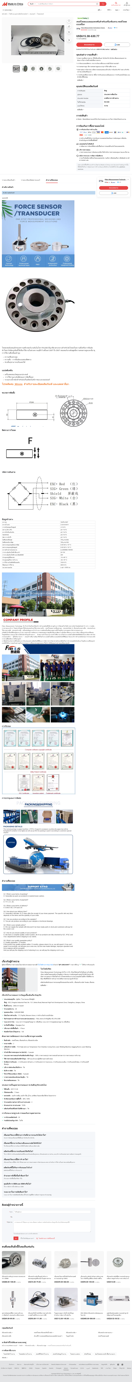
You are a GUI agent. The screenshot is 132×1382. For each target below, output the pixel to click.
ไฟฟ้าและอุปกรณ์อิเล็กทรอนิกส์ (18, 14)
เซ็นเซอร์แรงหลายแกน (105, 1332)
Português (58, 1368)
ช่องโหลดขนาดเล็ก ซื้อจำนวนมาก (105, 1354)
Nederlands (95, 1368)
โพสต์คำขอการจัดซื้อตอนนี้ (45, 1238)
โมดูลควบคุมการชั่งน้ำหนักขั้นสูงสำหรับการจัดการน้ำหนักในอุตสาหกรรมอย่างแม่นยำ (64, 1315)
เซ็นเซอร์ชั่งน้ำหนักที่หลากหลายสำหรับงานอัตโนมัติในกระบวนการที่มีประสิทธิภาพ (39, 1315)
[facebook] (118, 1364)
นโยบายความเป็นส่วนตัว (42, 1364)
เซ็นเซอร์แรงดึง (6, 1336)
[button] (97, 4)
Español (44, 1368)
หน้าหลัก (4, 14)
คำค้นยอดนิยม (72, 1364)
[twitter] (122, 1364)
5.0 (107, 182)
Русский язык (74, 1368)
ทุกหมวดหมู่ (8, 10)
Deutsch (51, 1368)
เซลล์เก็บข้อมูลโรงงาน (59, 1354)
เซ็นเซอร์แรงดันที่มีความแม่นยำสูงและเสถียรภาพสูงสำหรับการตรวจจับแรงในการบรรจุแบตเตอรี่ (118, 1278)
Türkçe (115, 1368)
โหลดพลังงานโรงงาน (25, 1354)
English (10, 1368)
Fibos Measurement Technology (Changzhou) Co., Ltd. (93, 28)
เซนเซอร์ (32, 14)
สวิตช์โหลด (87, 1354)
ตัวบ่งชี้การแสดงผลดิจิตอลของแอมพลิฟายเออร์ (48, 1336)
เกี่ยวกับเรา (11, 1364)
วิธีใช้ (108, 10)
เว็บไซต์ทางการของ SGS (45, 965)
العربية (88, 1368)
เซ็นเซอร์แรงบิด (70, 1332)
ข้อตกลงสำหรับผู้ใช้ (29, 1364)
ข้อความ (19, 1364)
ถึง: (12, 1217)
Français (37, 1368)
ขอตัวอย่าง (114, 49)
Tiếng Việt (122, 1368)
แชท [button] (118, 45)
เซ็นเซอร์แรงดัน (6, 1332)
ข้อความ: (10, 1222)
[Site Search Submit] (103, 4)
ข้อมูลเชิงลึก (104, 1364)
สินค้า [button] (32, 4)
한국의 (82, 1368)
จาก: (11, 1212)
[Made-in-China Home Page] (12, 4)
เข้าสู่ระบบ (127, 5)
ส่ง (16, 1238)
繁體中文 (24, 1368)
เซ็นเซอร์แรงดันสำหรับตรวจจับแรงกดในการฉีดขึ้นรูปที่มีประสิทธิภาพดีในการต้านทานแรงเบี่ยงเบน (92, 1278)
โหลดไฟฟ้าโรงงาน (9, 1354)
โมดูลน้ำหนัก (70, 1336)
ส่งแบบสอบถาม (89, 45)
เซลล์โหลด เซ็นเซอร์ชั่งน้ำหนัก (43, 1332)
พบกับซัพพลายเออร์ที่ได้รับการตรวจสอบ (89, 1364)
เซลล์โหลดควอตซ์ (103, 1336)
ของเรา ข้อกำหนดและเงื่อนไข (121, 1375)
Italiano (66, 1368)
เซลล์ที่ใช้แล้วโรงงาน (42, 1354)
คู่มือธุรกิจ (112, 1364)
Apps (116, 10)
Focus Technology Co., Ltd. (67, 1373)
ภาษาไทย (108, 1368)
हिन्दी (102, 1368)
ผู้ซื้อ (99, 10)
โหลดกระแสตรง (75, 1354)
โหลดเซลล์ (40, 14)
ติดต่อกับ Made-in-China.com (58, 1364)
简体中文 (16, 1368)
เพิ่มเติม (4, 1357)
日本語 (30, 1368)
